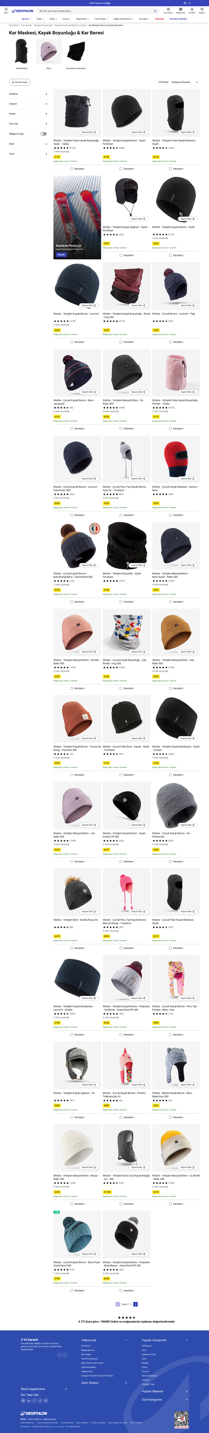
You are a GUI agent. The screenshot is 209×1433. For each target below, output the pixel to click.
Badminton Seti (149, 1354)
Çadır (144, 1359)
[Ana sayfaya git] (22, 11)
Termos (145, 1380)
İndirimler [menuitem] (159, 19)
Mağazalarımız (88, 1350)
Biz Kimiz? (86, 1346)
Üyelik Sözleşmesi (89, 1359)
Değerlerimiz (87, 1371)
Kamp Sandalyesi (150, 1376)
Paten (144, 1367)
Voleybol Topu (148, 1384)
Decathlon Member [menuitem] (178, 19)
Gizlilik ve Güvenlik (98, 1423)
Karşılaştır (79, 168)
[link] (61, 254)
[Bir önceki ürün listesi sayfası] (118, 1304)
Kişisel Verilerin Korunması (47, 1423)
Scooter (145, 1371)
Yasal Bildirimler (67, 1423)
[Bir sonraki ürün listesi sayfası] (135, 1304)
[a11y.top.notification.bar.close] (189, 3)
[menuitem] (26, 19)
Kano (144, 1350)
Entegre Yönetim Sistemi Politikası (97, 1376)
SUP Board (147, 1346)
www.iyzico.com (49, 1419)
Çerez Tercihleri (136, 1423)
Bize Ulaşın (86, 1354)
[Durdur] (185, 3)
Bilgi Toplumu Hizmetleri (92, 1363)
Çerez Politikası (82, 1423)
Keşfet (104, 3)
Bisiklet (145, 1363)
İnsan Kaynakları (88, 1367)
